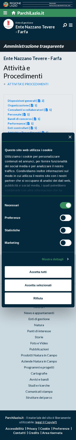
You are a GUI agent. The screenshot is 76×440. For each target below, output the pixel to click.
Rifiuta (38, 298)
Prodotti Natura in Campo (39, 355)
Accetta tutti (38, 272)
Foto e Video (39, 343)
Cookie (45, 428)
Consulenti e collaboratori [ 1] (30, 109)
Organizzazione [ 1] (22, 105)
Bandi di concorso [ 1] (24, 118)
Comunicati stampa (39, 391)
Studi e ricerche (39, 385)
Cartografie (39, 373)
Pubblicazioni (39, 349)
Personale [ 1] (19, 114)
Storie (39, 337)
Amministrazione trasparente (33, 46)
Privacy (32, 428)
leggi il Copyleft (46, 422)
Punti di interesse (39, 331)
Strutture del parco (39, 397)
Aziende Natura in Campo (39, 361)
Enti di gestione (39, 319)
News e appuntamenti (39, 313)
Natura (39, 325)
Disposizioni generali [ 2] (26, 100)
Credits (34, 433)
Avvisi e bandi (39, 379)
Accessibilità (14, 428)
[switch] (65, 218)
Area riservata (52, 433)
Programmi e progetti (39, 367)
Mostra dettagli (53, 259)
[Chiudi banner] (70, 137)
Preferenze (61, 428)
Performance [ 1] (21, 123)
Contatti (19, 433)
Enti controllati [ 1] (22, 128)
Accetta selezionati (38, 285)
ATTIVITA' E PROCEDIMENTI (27, 84)
